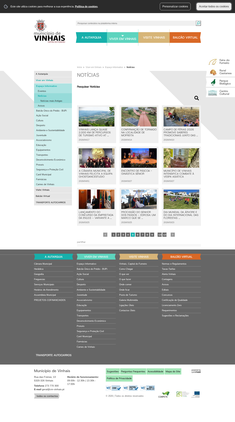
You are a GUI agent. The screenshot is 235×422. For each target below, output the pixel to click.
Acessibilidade (155, 371)
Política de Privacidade (119, 378)
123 (165, 234)
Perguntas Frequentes (133, 371)
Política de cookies (86, 6)
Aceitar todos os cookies (214, 6)
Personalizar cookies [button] (175, 6)
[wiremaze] (196, 370)
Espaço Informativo (114, 67)
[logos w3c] (130, 388)
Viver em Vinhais (94, 67)
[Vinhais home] (49, 31)
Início (79, 67)
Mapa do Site (173, 371)
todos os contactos (47, 396)
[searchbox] (135, 23)
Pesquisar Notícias (88, 86)
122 (160, 234)
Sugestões (113, 371)
